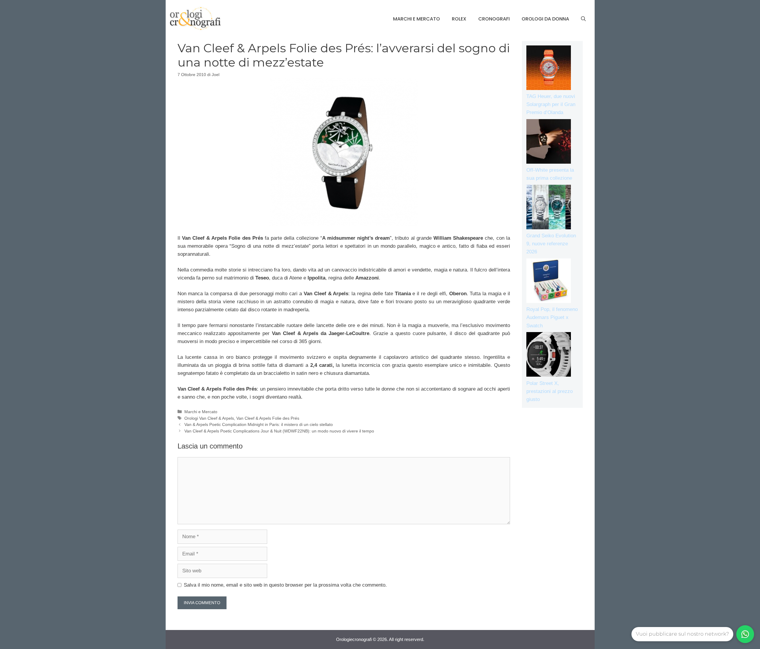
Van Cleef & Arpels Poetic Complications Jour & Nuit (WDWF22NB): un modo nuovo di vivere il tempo (279, 431)
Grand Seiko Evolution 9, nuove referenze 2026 (551, 244)
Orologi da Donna (545, 18)
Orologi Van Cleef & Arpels (209, 418)
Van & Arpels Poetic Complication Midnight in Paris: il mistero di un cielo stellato (258, 424)
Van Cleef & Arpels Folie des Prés (267, 418)
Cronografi (494, 18)
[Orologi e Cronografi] (195, 18)
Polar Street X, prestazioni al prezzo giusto (549, 391)
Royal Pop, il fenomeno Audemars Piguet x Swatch (552, 317)
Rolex (459, 18)
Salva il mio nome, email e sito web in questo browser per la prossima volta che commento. (285, 585)
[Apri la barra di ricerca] (583, 19)
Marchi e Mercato (416, 18)
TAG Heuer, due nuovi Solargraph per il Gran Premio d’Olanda (550, 104)
